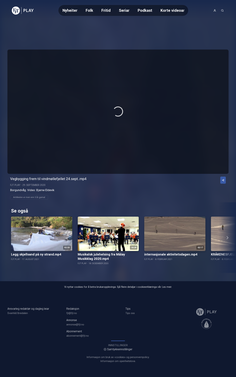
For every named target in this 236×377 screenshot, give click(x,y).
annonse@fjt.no (75, 324)
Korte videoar (173, 10)
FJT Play (15, 185)
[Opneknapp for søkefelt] (222, 10)
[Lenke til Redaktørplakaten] (206, 323)
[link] (22, 10)
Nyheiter (70, 10)
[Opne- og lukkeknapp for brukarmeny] (214, 10)
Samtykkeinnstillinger (119, 349)
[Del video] (223, 180)
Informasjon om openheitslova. (118, 361)
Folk (89, 10)
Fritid (106, 10)
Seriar (124, 10)
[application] (118, 112)
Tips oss (130, 313)
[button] (118, 111)
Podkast (145, 10)
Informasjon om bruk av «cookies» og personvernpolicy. (118, 357)
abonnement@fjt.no (77, 335)
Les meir (166, 287)
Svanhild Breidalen (17, 313)
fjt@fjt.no (71, 313)
